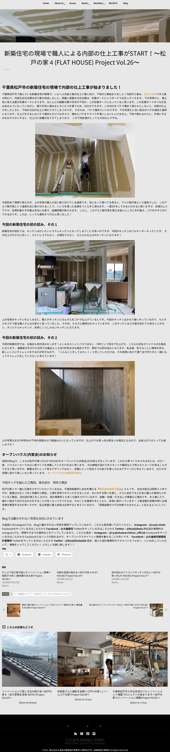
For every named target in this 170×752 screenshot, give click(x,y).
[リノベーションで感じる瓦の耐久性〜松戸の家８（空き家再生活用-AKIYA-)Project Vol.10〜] (29, 659)
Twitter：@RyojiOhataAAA (70, 540)
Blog (125, 3)
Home (46, 3)
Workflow (98, 3)
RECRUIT (113, 3)
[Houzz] (75, 733)
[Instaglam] (81, 733)
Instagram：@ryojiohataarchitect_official (119, 533)
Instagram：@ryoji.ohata (149, 525)
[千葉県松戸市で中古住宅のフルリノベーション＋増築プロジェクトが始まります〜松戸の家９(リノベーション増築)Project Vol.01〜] (140, 659)
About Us (59, 3)
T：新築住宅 (36, 594)
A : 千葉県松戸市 (21, 594)
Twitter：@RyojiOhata (129, 529)
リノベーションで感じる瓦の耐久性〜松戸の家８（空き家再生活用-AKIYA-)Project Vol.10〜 (27, 694)
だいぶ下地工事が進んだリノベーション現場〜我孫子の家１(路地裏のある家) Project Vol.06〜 (26, 575)
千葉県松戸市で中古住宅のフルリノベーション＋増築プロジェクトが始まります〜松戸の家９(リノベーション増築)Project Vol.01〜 (137, 694)
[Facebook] (87, 733)
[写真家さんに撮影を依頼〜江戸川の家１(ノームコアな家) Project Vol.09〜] (84, 659)
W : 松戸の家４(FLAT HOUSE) (57, 594)
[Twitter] (93, 733)
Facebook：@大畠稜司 (59, 529)
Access (72, 3)
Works (85, 3)
